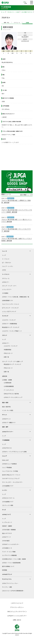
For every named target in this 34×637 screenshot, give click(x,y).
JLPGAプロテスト (7, 448)
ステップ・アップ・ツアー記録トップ (12, 361)
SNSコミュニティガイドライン (17, 611)
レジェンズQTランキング (9, 311)
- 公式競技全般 (7, 383)
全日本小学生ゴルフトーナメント (11, 475)
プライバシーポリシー (17, 607)
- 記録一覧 (6, 357)
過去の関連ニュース (25, 195)
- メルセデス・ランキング (10, 346)
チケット (4, 415)
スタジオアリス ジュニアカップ (10, 478)
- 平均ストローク (7, 353)
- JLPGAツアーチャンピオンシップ (12, 397)
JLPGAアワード (6, 537)
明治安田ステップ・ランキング (10, 327)
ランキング (5, 316)
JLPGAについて (6, 514)
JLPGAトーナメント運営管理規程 (11, 563)
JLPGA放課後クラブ (7, 486)
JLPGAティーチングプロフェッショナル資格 (14, 452)
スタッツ (4, 335)
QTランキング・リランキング (10, 308)
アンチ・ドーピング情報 (8, 552)
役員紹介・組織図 (7, 526)
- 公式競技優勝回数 (8, 386)
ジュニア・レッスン (7, 266)
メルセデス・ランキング (9, 320)
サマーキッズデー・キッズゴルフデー (12, 482)
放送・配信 (5, 402)
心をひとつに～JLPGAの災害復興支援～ (13, 591)
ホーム (3, 12)
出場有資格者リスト (7, 300)
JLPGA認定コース (7, 548)
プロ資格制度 (5, 440)
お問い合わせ (17, 620)
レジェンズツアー (7, 289)
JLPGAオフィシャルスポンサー (10, 544)
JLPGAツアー (5, 282)
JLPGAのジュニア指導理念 (9, 464)
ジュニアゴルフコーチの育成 (10, 471)
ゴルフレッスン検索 (7, 505)
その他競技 (5, 293)
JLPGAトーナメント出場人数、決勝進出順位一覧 (15, 297)
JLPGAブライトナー (7, 431)
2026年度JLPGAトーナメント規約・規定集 (14, 559)
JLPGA (4, 270)
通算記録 (4, 376)
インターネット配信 (7, 410)
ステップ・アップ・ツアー (9, 286)
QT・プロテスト (6, 262)
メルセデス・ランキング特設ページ (12, 331)
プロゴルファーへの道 (13, 12)
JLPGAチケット (6, 419)
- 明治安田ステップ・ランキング (12, 364)
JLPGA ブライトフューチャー (10, 583)
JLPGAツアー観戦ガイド (9, 422)
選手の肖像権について (8, 566)
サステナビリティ (7, 579)
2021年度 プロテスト (27, 12)
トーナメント (5, 259)
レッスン (4, 490)
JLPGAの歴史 (6, 541)
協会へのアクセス (7, 533)
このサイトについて (17, 603)
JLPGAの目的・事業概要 (9, 529)
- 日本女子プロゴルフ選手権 (11, 394)
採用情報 (4, 570)
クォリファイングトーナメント (10, 304)
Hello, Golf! (5, 460)
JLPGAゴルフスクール (8, 498)
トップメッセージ (7, 522)
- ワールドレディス (8, 390)
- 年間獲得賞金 (7, 349)
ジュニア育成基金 (7, 467)
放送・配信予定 (6, 407)
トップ (4, 255)
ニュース (4, 251)
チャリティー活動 (7, 587)
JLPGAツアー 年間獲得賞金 (9, 323)
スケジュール (5, 278)
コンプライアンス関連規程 (9, 555)
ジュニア (4, 456)
